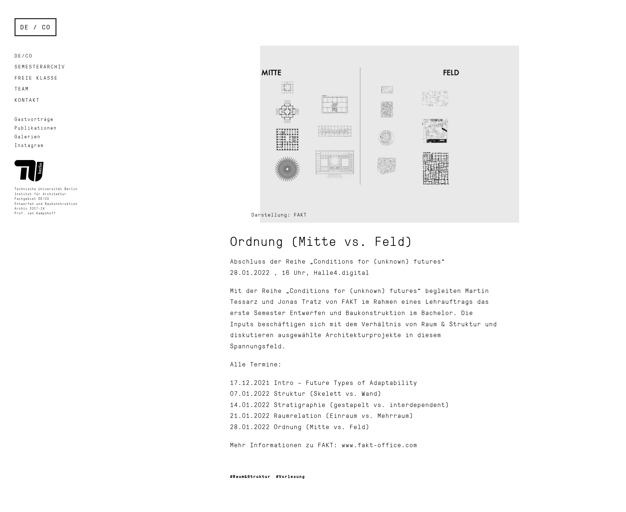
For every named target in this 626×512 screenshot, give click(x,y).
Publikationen (35, 128)
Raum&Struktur (252, 476)
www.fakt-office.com (379, 444)
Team (21, 88)
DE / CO (35, 27)
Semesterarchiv (39, 66)
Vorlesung (292, 476)
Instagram (29, 145)
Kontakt (27, 99)
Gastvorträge (34, 119)
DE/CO (23, 55)
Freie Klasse (36, 77)
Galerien (27, 136)
